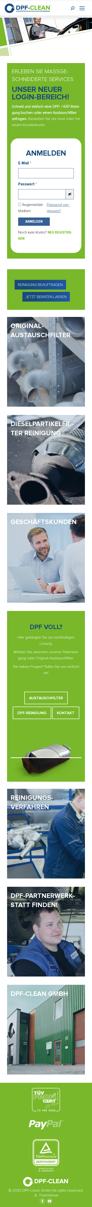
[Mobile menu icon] (82, 8)
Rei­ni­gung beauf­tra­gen (40, 285)
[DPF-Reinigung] (46, 460)
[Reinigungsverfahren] (46, 834)
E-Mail (24, 163)
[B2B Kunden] (46, 558)
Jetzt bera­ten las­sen (46, 297)
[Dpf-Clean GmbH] (46, 1030)
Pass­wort (27, 184)
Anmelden (34, 221)
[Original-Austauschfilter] (46, 362)
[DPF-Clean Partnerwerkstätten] (46, 932)
